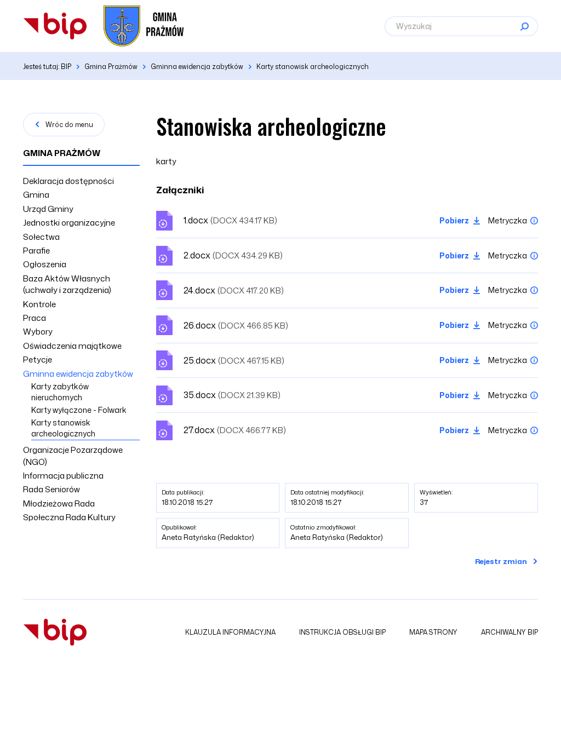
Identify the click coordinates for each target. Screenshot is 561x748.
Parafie (36, 250)
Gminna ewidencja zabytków (78, 373)
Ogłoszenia (44, 264)
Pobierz (454, 220)
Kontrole (39, 304)
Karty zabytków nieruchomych (60, 391)
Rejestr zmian (501, 561)
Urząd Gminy (48, 209)
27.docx (235, 430)
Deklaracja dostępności (68, 181)
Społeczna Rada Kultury (69, 517)
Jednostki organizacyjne (69, 222)
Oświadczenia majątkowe (72, 346)
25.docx (234, 360)
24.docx (234, 290)
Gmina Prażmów (61, 153)
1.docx (230, 220)
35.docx (232, 395)
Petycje (37, 359)
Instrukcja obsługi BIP (342, 632)
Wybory (38, 331)
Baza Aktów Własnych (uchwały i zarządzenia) (67, 284)
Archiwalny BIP (509, 632)
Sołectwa (41, 237)
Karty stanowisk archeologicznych (63, 428)
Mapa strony (433, 632)
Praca (34, 318)
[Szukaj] (524, 26)
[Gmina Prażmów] (55, 26)
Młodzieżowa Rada (59, 503)
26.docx (236, 325)
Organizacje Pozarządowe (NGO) (73, 455)
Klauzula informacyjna (230, 632)
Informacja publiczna (63, 475)
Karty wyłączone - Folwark (79, 410)
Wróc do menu (69, 124)
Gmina (36, 194)
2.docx (233, 255)
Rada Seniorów (51, 489)
